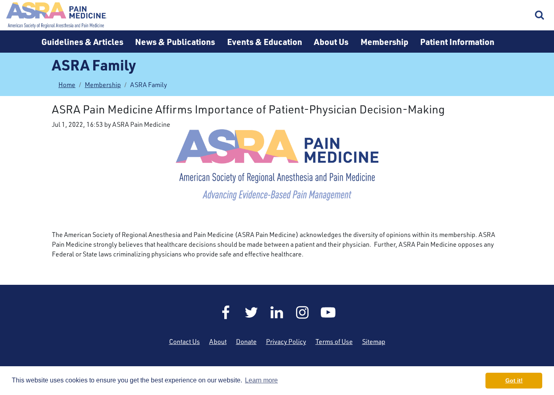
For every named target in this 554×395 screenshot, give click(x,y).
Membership (384, 41)
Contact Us (184, 341)
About (218, 341)
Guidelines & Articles (82, 41)
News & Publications (175, 41)
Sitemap (373, 341)
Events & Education (264, 41)
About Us (331, 41)
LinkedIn (277, 312)
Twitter (251, 312)
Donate (246, 341)
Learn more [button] (261, 380)
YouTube (328, 312)
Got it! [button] (514, 380)
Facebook (226, 312)
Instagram (302, 312)
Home (56, 15)
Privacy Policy (286, 341)
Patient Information (457, 41)
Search (540, 15)
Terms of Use (334, 341)
